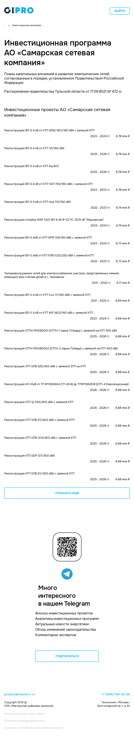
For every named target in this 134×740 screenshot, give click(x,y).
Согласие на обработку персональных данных (33, 727)
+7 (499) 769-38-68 (115, 694)
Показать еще (67, 493)
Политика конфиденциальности (24, 720)
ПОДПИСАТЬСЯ (67, 656)
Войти (119, 11)
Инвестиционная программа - (27, 25)
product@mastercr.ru (19, 694)
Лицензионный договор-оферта (24, 713)
